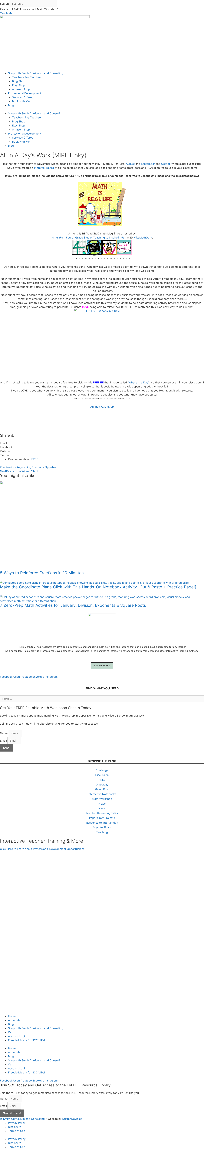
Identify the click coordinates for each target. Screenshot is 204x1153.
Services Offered (22, 97)
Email (3, 740)
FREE (34, 459)
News (102, 803)
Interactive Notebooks (102, 794)
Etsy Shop (18, 85)
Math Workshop (102, 798)
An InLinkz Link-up (102, 406)
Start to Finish (102, 827)
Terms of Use (16, 1130)
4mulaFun (58, 237)
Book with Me (21, 101)
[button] (102, 443)
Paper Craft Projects (102, 817)
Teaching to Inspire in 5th (109, 237)
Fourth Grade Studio (79, 237)
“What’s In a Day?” (139, 382)
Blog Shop (18, 81)
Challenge (102, 770)
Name (4, 733)
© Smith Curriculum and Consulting (22, 1118)
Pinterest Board (44, 167)
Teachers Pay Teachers (27, 77)
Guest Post (102, 789)
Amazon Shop (21, 89)
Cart (11, 1032)
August (130, 163)
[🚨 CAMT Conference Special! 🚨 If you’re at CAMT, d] (102, 896)
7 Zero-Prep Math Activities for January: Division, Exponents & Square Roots (73, 605)
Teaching (102, 832)
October (166, 163)
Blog (11, 105)
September (148, 163)
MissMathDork (143, 237)
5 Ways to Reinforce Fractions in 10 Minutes (42, 572)
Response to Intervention (102, 822)
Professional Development (24, 93)
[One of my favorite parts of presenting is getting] (143, 934)
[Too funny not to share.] (61, 860)
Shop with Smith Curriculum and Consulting (35, 73)
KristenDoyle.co (72, 1118)
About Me (14, 1020)
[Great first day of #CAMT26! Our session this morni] (184, 908)
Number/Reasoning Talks (102, 813)
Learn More (102, 666)
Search (4, 3)
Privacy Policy (17, 1122)
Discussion (102, 775)
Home (12, 1016)
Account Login (17, 1036)
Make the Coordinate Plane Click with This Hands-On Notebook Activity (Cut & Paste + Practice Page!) (98, 587)
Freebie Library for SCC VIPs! (26, 1040)
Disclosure (14, 1126)
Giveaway (102, 784)
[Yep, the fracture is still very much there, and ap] (20, 904)
